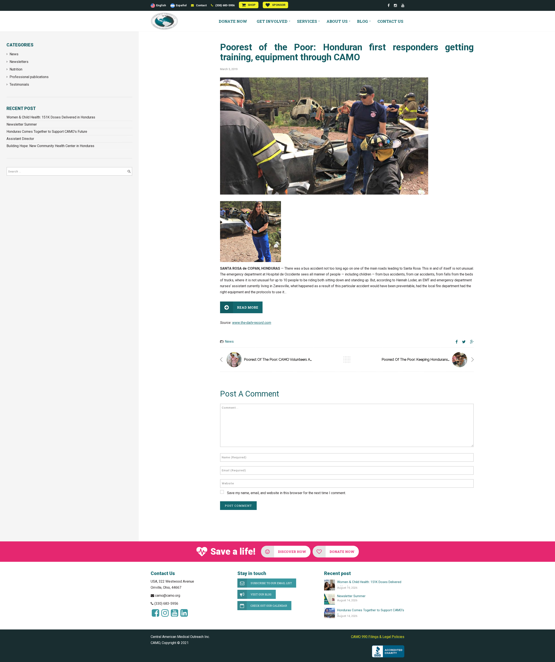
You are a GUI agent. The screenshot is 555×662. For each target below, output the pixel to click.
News (14, 54)
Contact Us (390, 21)
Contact (201, 5)
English (161, 5)
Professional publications (29, 77)
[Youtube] (402, 5)
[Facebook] (389, 5)
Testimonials (19, 84)
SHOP (252, 5)
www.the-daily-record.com (251, 323)
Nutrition (16, 69)
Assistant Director (20, 139)
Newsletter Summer (22, 124)
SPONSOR (278, 5)
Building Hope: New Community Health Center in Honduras (50, 146)
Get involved (272, 21)
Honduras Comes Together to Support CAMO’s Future (47, 131)
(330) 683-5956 (225, 5)
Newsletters (19, 62)
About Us (337, 21)
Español (181, 5)
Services (307, 21)
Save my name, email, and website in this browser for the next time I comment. (286, 493)
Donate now (233, 21)
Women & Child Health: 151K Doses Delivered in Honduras (51, 117)
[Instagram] (395, 5)
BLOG (362, 21)
